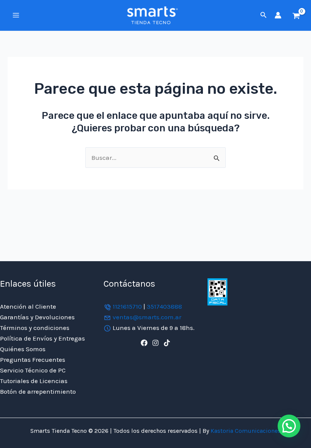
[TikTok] (166, 342)
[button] (263, 15)
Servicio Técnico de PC (33, 370)
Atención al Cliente (28, 306)
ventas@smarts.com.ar (147, 317)
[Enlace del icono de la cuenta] (278, 15)
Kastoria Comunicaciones (245, 430)
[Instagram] (155, 342)
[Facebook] (144, 342)
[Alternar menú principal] (16, 15)
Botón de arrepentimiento (38, 391)
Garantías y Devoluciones (37, 317)
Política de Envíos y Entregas (42, 338)
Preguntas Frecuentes (32, 359)
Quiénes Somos (23, 349)
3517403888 (164, 306)
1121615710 (127, 306)
